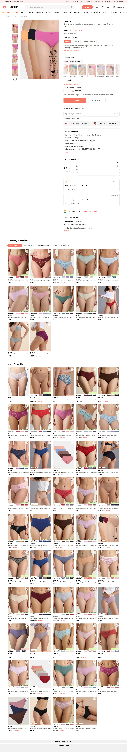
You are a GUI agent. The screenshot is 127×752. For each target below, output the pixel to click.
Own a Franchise (118, 1)
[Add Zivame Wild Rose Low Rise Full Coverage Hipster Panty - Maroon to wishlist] (49, 251)
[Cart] (108, 7)
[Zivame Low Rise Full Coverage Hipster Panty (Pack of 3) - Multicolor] (18, 263)
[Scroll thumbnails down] (15, 79)
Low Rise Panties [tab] (43, 245)
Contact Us (88, 1)
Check (116, 114)
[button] (71, 7)
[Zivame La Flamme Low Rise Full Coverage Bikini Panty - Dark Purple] (41, 336)
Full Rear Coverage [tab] (89, 41)
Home (9, 16)
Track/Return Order (77, 1)
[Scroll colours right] (117, 71)
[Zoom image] (39, 49)
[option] (15, 28)
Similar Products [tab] (14, 245)
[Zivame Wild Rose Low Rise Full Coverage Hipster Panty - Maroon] (41, 263)
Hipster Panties (23, 16)
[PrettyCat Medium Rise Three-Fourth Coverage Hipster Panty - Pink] (18, 381)
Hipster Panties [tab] (29, 245)
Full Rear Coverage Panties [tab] (61, 245)
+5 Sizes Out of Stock (71, 84)
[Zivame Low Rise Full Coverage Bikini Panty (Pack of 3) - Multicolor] (18, 300)
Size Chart (78, 91)
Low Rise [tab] (76, 41)
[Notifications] (97, 7)
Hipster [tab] (67, 41)
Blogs (67, 1)
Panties (15, 16)
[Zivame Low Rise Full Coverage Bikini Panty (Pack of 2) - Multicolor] (86, 263)
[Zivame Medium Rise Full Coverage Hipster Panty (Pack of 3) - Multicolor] (63, 418)
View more (67, 152)
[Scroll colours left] (66, 71)
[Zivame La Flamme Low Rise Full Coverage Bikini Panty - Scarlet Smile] (108, 300)
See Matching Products (72, 51)
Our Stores (97, 1)
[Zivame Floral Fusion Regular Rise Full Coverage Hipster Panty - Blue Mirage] (63, 381)
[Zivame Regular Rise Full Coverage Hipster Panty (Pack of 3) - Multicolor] (63, 263)
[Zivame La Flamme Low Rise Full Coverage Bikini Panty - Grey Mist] (18, 336)
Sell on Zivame (106, 1)
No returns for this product (107, 123)
